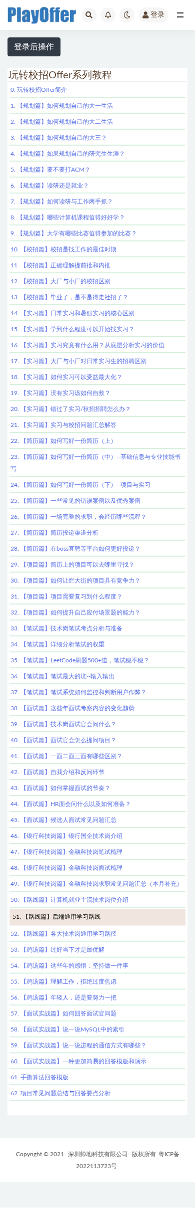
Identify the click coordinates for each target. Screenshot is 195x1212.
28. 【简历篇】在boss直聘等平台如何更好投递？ (75, 549)
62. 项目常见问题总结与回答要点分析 (60, 1093)
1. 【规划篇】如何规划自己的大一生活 (61, 106)
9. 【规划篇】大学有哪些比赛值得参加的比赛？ (73, 233)
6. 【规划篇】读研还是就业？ (49, 186)
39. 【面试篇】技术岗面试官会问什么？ (63, 724)
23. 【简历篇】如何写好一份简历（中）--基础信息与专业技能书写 (95, 463)
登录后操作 (34, 47)
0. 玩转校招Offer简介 (38, 90)
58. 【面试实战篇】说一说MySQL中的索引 (67, 1029)
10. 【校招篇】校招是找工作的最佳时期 (63, 249)
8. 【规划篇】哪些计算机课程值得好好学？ (67, 217)
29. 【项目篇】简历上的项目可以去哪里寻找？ (72, 565)
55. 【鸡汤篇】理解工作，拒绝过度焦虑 (63, 982)
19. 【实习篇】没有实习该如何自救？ (60, 393)
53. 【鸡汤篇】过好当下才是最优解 (57, 950)
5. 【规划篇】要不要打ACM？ (50, 170)
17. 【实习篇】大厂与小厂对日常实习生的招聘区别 (78, 361)
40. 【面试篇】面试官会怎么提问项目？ (63, 740)
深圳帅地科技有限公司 (98, 1154)
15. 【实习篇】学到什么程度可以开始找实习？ (72, 329)
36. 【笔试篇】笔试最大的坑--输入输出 (62, 676)
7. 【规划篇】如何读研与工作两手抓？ (61, 201)
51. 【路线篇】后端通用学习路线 (56, 917)
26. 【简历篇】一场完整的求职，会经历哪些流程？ (78, 517)
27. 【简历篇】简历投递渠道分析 (54, 533)
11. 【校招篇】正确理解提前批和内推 (60, 265)
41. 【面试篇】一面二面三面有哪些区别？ (66, 756)
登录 (157, 14)
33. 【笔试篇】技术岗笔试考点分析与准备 (66, 628)
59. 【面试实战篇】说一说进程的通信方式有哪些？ (78, 1045)
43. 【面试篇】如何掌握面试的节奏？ (60, 788)
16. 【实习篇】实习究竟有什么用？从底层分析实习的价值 (87, 345)
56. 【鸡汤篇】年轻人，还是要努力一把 (63, 998)
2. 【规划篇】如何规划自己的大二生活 (61, 122)
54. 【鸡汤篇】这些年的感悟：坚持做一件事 (69, 966)
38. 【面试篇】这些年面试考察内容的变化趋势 (72, 708)
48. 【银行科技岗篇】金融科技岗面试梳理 (66, 868)
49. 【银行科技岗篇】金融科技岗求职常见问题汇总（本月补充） (96, 884)
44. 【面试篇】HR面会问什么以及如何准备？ (70, 804)
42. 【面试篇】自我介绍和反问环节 (57, 772)
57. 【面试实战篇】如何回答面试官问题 (63, 1013)
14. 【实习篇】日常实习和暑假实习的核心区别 (72, 313)
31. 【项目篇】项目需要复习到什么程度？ (66, 597)
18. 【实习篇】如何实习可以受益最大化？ (66, 377)
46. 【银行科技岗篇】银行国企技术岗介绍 (66, 836)
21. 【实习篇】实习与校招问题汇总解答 (63, 425)
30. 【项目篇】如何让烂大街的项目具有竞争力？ (75, 581)
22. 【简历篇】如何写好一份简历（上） (63, 441)
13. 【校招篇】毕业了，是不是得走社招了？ (69, 297)
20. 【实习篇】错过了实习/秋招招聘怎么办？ (70, 409)
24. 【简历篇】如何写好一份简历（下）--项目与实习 (80, 485)
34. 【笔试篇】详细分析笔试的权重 (57, 644)
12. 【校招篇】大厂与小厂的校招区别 (60, 281)
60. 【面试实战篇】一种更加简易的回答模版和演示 (78, 1061)
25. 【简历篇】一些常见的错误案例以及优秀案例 (75, 501)
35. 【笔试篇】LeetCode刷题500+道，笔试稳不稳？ (80, 660)
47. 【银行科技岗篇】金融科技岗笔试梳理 (66, 852)
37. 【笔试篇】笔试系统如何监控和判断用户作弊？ (78, 692)
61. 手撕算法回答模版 (39, 1077)
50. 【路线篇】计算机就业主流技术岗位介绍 (69, 900)
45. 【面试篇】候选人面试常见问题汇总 (63, 820)
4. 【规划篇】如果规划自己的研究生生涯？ (67, 154)
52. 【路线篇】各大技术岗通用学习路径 (63, 934)
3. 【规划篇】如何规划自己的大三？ (58, 138)
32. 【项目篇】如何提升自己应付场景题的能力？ (75, 612)
